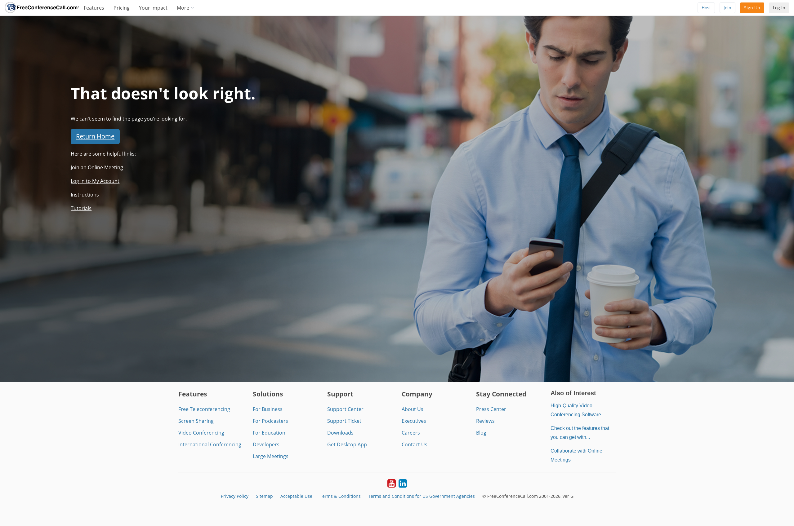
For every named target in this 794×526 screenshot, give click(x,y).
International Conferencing (209, 444)
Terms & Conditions (340, 496)
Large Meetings (270, 456)
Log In (779, 8)
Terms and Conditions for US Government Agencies (421, 496)
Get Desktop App (347, 444)
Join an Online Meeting (97, 167)
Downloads (340, 432)
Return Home (95, 136)
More (183, 7)
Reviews (485, 421)
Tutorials (81, 208)
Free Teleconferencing (204, 409)
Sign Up (752, 8)
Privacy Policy (234, 496)
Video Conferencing (201, 432)
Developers (266, 444)
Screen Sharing (196, 421)
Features (94, 7)
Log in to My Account (95, 181)
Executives (414, 421)
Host (706, 8)
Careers (411, 432)
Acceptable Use (296, 496)
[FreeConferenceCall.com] (42, 7)
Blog (481, 432)
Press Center (491, 409)
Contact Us (414, 444)
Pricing (122, 7)
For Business (268, 409)
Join (727, 8)
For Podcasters (270, 421)
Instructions (85, 194)
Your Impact (153, 7)
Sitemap (264, 496)
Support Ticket (344, 421)
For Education (269, 432)
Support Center (345, 409)
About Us (412, 409)
